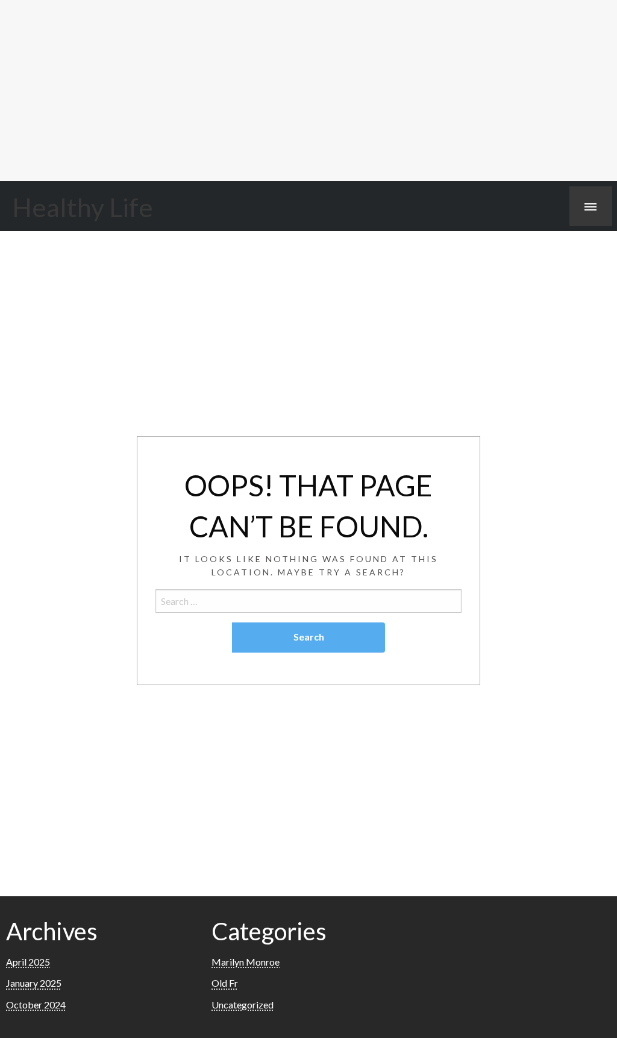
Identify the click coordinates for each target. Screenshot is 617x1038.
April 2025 (28, 961)
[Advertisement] (308, 90)
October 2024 (36, 1004)
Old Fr (224, 983)
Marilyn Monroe (245, 961)
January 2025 (33, 983)
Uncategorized (242, 1004)
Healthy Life (82, 207)
